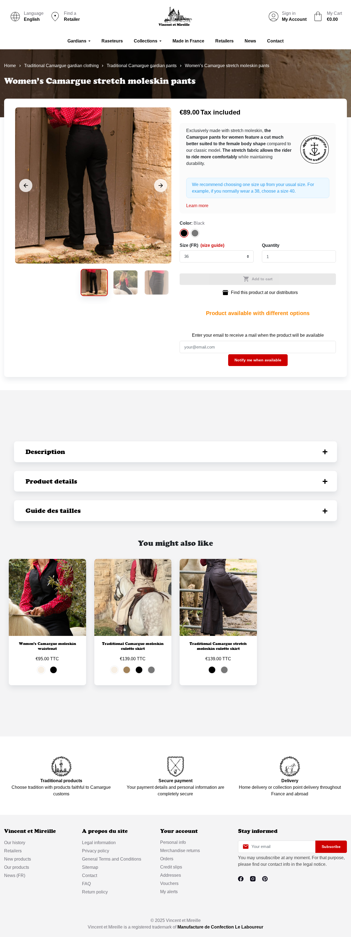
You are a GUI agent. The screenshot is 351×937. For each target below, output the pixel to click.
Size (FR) (202, 245)
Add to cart (258, 279)
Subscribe (331, 846)
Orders (166, 858)
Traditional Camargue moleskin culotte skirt (132, 645)
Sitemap (90, 867)
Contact (89, 875)
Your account (179, 831)
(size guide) (212, 245)
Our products (16, 867)
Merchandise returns (180, 850)
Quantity (270, 245)
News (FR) (14, 875)
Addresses (170, 875)
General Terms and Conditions (111, 859)
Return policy (95, 892)
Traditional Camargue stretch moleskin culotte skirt (218, 645)
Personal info (173, 842)
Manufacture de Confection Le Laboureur (220, 927)
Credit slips (171, 867)
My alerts (169, 891)
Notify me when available (257, 360)
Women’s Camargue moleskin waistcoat (47, 645)
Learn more (197, 205)
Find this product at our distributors (260, 292)
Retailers (13, 851)
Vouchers (169, 883)
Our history (14, 842)
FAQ (86, 883)
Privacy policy (95, 851)
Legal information (99, 842)
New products (17, 859)
